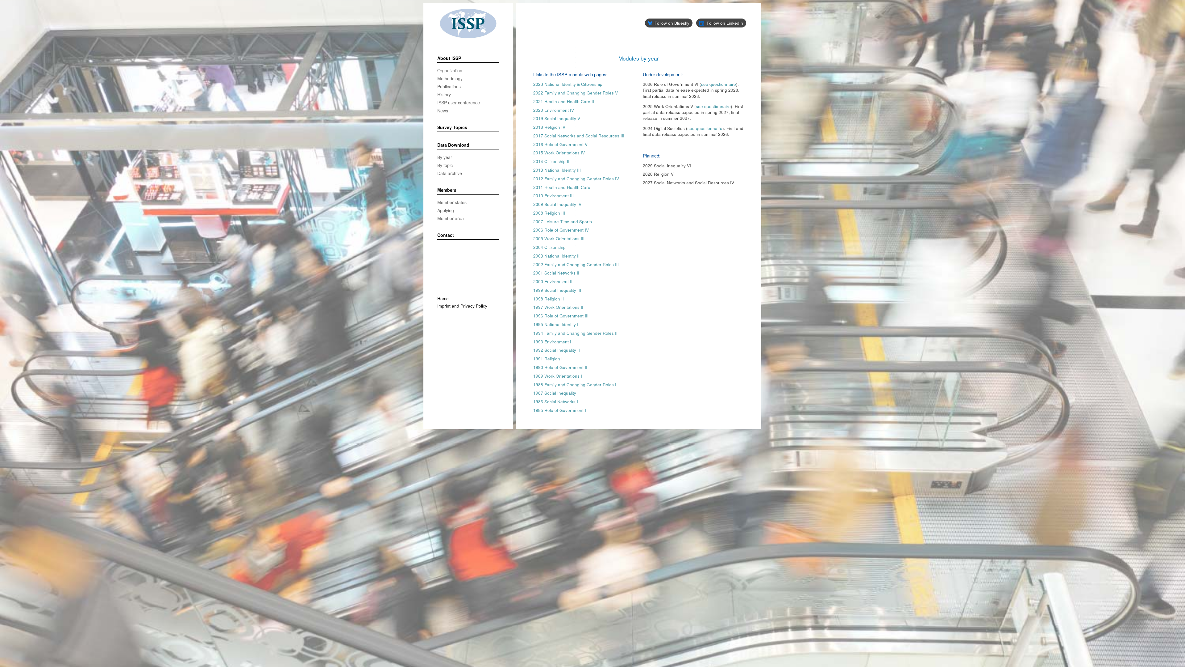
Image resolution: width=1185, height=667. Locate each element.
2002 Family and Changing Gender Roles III (576, 264)
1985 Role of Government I (559, 410)
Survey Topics (452, 127)
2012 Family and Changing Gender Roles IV (576, 179)
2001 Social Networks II (556, 273)
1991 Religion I (548, 359)
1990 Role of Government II (560, 367)
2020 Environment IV (553, 110)
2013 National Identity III (557, 170)
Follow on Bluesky (672, 23)
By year (444, 157)
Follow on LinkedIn (725, 23)
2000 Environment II (552, 281)
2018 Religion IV (549, 127)
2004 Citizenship (549, 247)
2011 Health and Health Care (561, 187)
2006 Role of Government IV (561, 230)
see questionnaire (718, 84)
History (444, 94)
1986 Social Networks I (555, 402)
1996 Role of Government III (560, 316)
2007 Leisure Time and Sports (562, 221)
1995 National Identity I (555, 324)
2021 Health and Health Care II (563, 101)
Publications (449, 86)
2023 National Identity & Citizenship (567, 84)
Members (446, 190)
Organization (449, 70)
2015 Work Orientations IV (559, 153)
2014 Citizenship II (551, 161)
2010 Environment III (553, 196)
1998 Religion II (548, 299)
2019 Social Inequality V (556, 118)
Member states (452, 202)
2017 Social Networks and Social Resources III (578, 136)
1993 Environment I (552, 342)
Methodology (450, 78)
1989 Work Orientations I (557, 376)
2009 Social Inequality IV (557, 204)
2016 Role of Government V (560, 144)
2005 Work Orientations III (558, 238)
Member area (450, 218)
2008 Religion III (549, 213)
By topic (445, 165)
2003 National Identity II (556, 256)
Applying (445, 210)
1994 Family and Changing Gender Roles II (575, 333)
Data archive (449, 173)
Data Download (453, 145)
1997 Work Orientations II (558, 307)
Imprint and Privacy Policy (462, 306)
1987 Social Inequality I (556, 393)
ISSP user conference (458, 102)
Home (443, 298)
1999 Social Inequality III (557, 290)
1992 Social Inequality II (556, 350)
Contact (445, 235)
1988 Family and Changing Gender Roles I (574, 385)
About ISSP (449, 58)
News (442, 110)
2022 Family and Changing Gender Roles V (575, 93)
